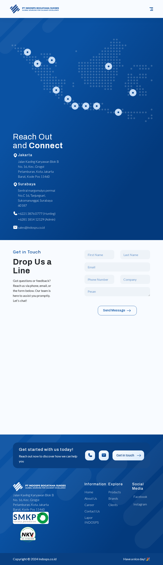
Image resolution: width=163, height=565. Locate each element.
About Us (90, 498)
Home (88, 492)
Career (89, 505)
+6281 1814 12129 (31, 219)
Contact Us (92, 511)
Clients (113, 505)
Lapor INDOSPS (91, 520)
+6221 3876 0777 (30, 213)
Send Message (114, 310)
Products (114, 492)
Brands (113, 498)
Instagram (140, 504)
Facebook (140, 496)
